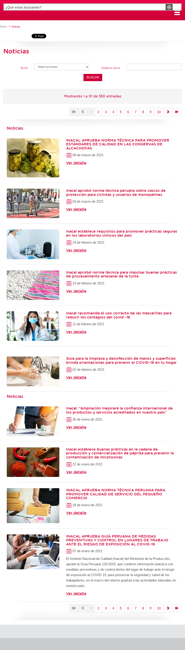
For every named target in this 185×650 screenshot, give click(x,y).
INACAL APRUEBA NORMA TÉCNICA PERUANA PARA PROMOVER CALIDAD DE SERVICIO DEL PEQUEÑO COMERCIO (115, 494)
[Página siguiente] (168, 112)
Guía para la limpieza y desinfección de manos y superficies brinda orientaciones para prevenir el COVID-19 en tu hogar (121, 360)
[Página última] (177, 112)
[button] (177, 12)
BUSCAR (92, 77)
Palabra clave (110, 68)
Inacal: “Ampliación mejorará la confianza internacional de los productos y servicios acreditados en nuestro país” (119, 410)
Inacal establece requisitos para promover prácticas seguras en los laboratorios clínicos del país (121, 233)
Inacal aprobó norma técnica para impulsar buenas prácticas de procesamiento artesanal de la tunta (121, 274)
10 (159, 112)
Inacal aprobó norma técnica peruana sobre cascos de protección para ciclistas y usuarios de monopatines (116, 192)
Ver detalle (76, 162)
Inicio (3, 26)
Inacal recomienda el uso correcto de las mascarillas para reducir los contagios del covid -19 (118, 315)
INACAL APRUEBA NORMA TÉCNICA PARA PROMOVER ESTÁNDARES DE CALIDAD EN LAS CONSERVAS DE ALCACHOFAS (117, 144)
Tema (24, 68)
